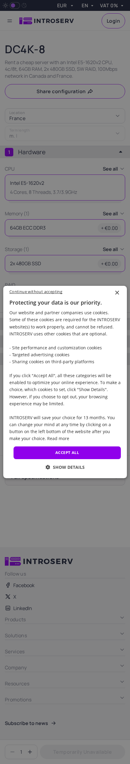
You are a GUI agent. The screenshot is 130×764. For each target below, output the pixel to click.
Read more (58, 438)
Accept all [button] (67, 452)
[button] (65, 467)
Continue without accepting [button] (35, 291)
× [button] (117, 293)
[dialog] (65, 382)
